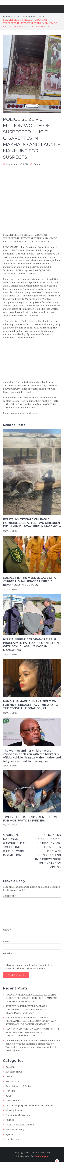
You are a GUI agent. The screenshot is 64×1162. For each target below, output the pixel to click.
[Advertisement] (32, 200)
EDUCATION (12, 1081)
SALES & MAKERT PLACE (20, 1124)
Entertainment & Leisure (20, 1086)
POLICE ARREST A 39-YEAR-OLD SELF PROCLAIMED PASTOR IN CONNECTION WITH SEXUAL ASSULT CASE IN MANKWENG (31, 645)
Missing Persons (15, 1110)
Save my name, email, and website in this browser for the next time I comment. (27, 967)
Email (7, 941)
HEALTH (10, 1091)
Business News (14, 1071)
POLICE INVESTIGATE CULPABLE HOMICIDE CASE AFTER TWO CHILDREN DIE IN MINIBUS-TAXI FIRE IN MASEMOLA (32, 523)
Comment (9, 895)
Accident (10, 1067)
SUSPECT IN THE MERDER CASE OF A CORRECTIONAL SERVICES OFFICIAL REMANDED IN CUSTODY (29, 581)
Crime (37, 164)
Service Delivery (15, 1129)
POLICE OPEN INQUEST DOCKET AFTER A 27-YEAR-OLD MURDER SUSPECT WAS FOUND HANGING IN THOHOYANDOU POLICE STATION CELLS (48, 851)
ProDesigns (41, 1156)
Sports (9, 1134)
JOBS (8, 1095)
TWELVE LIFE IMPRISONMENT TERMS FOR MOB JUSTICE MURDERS (30, 818)
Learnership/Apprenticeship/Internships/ (29, 1105)
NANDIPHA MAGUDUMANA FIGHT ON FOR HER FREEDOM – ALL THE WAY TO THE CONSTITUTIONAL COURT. (30, 705)
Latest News (12, 1100)
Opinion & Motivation (18, 1115)
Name (7, 930)
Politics (10, 1120)
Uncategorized (14, 1139)
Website (7, 953)
